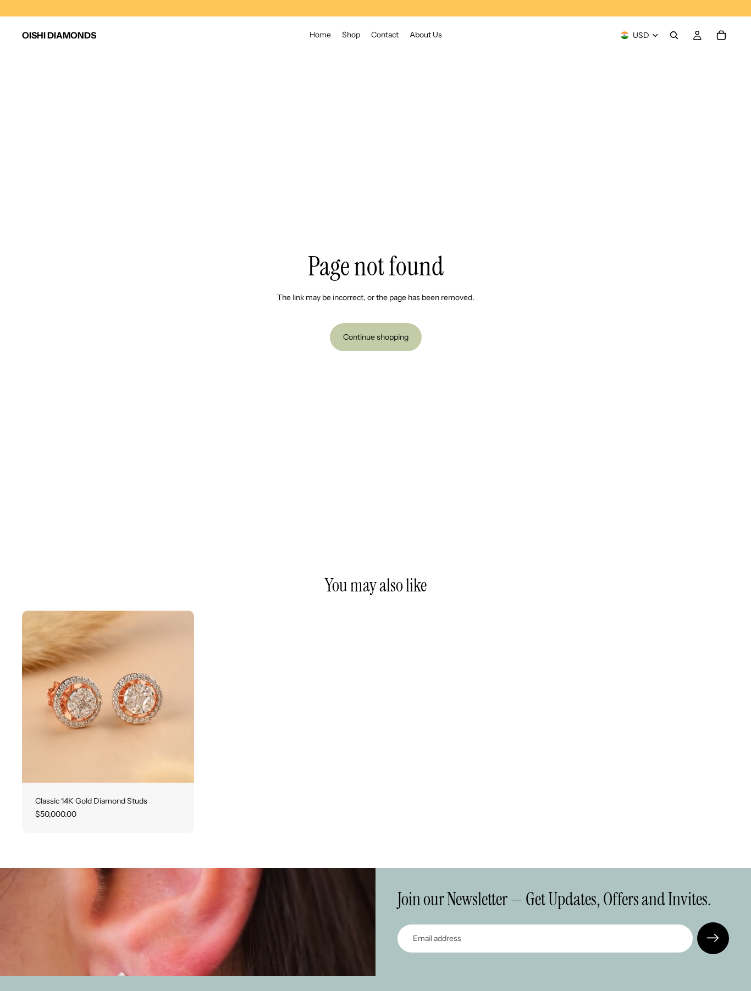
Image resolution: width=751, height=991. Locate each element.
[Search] (674, 35)
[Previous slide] (38, 697)
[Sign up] (713, 938)
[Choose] (177, 766)
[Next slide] (177, 697)
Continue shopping (375, 337)
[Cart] (721, 35)
